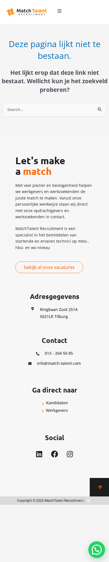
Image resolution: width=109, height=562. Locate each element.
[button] (59, 11)
